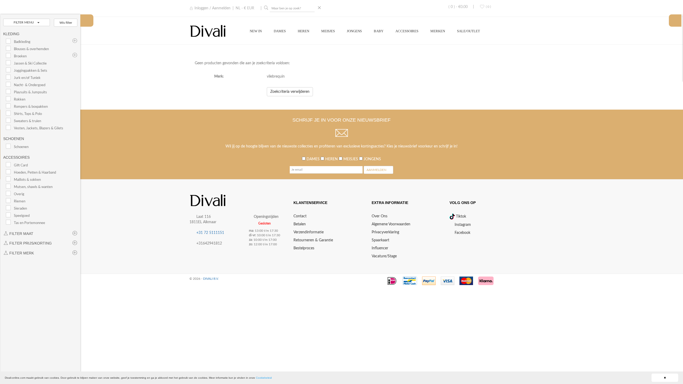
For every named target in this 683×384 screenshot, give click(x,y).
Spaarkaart (380, 240)
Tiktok (460, 216)
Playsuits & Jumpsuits (30, 92)
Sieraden (20, 208)
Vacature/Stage (384, 256)
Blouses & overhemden (31, 49)
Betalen (299, 224)
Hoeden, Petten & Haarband (35, 172)
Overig (19, 194)
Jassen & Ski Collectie (30, 63)
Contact (300, 216)
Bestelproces (303, 248)
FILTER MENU (24, 22)
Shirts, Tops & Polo (28, 113)
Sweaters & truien (27, 121)
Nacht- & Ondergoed (29, 85)
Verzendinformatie (308, 232)
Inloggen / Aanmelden (212, 8)
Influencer (380, 248)
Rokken (19, 99)
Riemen (19, 201)
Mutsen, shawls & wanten (33, 187)
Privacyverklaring (385, 232)
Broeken (20, 56)
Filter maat (20, 233)
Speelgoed (22, 215)
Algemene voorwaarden (391, 224)
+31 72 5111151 (210, 233)
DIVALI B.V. (211, 278)
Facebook (462, 233)
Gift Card (21, 165)
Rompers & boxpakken (31, 106)
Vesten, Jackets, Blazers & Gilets (38, 128)
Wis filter (65, 22)
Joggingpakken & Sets (30, 70)
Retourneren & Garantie (313, 240)
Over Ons (379, 216)
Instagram (462, 225)
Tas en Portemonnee (29, 223)
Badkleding (22, 41)
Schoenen (21, 147)
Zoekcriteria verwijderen (289, 92)
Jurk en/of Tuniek (27, 77)
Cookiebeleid (264, 377)
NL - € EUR (245, 8)
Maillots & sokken (27, 179)
